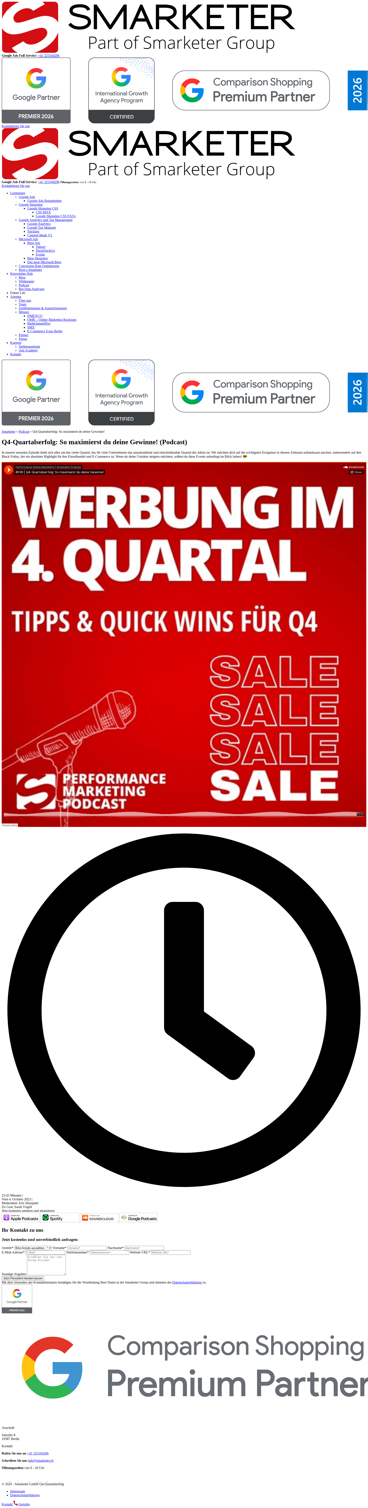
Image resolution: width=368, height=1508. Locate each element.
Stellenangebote (29, 346)
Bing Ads (33, 243)
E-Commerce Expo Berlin (44, 331)
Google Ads (27, 197)
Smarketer (8, 431)
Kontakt (15, 354)
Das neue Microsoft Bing (44, 262)
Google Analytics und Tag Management (45, 220)
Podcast (24, 285)
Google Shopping (31, 204)
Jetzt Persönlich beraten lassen (22, 1278)
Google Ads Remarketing (44, 201)
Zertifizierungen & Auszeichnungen (43, 308)
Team (22, 304)
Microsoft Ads (28, 239)
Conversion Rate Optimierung (39, 266)
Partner (23, 335)
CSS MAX (43, 212)
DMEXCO (34, 316)
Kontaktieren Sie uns (16, 126)
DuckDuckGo (45, 250)
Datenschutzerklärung (187, 1282)
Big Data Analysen (31, 289)
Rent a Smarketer (30, 270)
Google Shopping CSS (42, 208)
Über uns (25, 300)
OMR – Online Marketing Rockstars (51, 319)
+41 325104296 (48, 55)
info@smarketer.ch (40, 1460)
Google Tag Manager (41, 227)
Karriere (15, 342)
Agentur (15, 296)
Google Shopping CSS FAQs (56, 216)
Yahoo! (41, 247)
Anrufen (24, 1504)
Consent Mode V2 (39, 235)
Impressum (17, 1491)
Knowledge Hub (21, 273)
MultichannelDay (39, 323)
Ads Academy (28, 350)
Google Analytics (39, 224)
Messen (24, 312)
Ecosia (40, 254)
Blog (22, 277)
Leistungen (17, 193)
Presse (23, 339)
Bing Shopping (37, 258)
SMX (31, 327)
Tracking (33, 231)
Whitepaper (26, 281)
